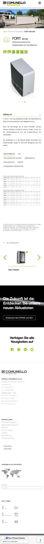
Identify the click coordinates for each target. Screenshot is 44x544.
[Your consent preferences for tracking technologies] (40, 540)
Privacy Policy (7, 446)
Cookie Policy (7, 448)
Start (5, 31)
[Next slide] (38, 257)
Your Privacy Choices (16, 538)
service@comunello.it (28, 230)
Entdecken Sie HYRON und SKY (19, 318)
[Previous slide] (5, 257)
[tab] (19, 101)
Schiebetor (19, 31)
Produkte (11, 31)
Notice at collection (10, 541)
